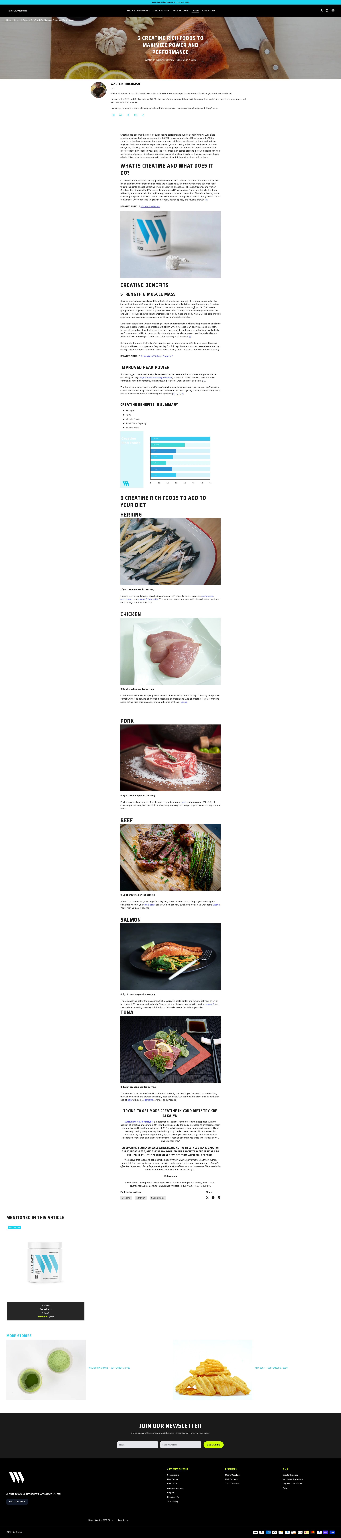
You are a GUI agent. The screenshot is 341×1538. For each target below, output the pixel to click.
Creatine (126, 1197)
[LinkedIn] (120, 115)
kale (130, 1100)
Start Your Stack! (183, 2)
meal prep (149, 904)
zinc (184, 802)
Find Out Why (17, 1502)
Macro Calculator (232, 1475)
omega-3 (209, 1004)
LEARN (195, 10)
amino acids (207, 596)
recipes (183, 702)
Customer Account (175, 1488)
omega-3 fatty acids (148, 599)
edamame (148, 1100)
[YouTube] (135, 115)
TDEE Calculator (232, 1484)
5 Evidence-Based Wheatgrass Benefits (114, 1342)
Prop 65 (170, 1492)
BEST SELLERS (180, 10)
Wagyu (216, 904)
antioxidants (126, 599)
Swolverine (17, 1532)
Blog (16, 20)
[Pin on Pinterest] (219, 1197)
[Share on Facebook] (213, 1197)
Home (9, 20)
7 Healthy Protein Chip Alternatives (279, 1342)
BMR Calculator (232, 1479)
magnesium (116, 1353)
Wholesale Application (293, 1479)
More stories (19, 1336)
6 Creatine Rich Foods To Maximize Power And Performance (48, 20)
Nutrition (140, 1197)
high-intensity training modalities (156, 377)
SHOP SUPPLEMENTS (138, 10)
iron (104, 1353)
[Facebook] (128, 115)
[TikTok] (143, 115)
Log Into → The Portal (292, 1484)
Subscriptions (173, 1475)
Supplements (158, 1197)
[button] (333, 11)
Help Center (172, 1479)
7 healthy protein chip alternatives (279, 1346)
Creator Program (290, 1475)
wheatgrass (154, 1346)
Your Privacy (172, 1501)
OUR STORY (208, 10)
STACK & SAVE (161, 10)
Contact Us (172, 1484)
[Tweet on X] (207, 1197)
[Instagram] (113, 115)
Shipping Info (173, 1497)
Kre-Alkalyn (46, 1309)
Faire (285, 1488)
